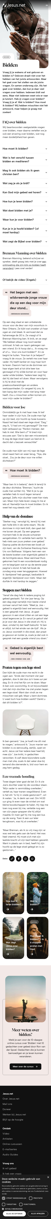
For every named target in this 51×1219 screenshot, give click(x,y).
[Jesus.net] (14, 5)
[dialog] (25, 1196)
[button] (25, 1209)
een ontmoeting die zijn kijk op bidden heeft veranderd (24, 265)
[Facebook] (18, 858)
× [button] (48, 1177)
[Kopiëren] (12, 858)
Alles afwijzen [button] (38, 1213)
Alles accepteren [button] (14, 1214)
